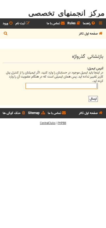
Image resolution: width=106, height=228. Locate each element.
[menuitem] (89, 23)
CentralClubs (47, 123)
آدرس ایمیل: (95, 68)
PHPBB (62, 123)
